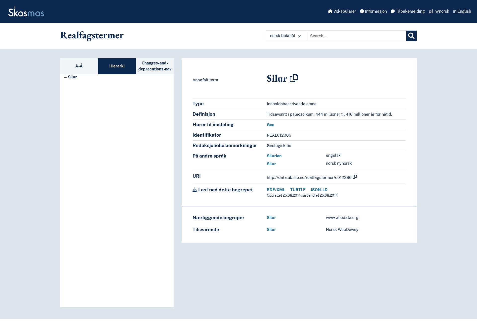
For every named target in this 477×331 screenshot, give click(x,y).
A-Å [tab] (79, 66)
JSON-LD (319, 189)
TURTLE (298, 189)
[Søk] (411, 35)
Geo (270, 124)
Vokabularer (344, 11)
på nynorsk (439, 11)
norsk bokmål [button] (283, 35)
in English (462, 11)
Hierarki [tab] (116, 66)
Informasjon (375, 11)
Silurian (274, 156)
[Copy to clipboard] (293, 78)
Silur (72, 77)
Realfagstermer (92, 34)
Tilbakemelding (410, 11)
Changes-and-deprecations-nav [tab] (154, 66)
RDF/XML (276, 189)
